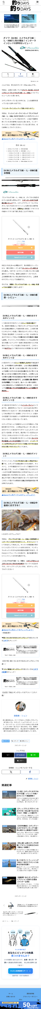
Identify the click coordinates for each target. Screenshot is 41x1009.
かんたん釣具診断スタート (19, 971)
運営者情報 (30, 993)
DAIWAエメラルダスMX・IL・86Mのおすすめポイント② (21, 155)
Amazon (20, 247)
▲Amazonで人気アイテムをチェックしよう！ (18, 139)
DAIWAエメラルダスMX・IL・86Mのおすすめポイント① (21, 153)
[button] (33, 75)
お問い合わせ (10, 996)
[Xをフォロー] (11, 772)
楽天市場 (20, 252)
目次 (17, 145)
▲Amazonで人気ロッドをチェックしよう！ (18, 630)
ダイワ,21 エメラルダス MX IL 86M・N (21, 239)
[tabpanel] (12, 21)
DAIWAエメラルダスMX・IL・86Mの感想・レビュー (19, 151)
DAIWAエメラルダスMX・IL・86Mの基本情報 (18, 148)
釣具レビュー (25, 741)
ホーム (11, 993)
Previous (2, 22)
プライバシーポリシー (30, 996)
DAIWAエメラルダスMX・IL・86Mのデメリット (19, 159)
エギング (6, 741)
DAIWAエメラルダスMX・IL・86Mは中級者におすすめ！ (20, 161)
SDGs (20, 999)
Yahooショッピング (20, 257)
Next (39, 22)
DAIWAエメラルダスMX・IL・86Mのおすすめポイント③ (21, 157)
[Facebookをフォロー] (30, 772)
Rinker (23, 241)
